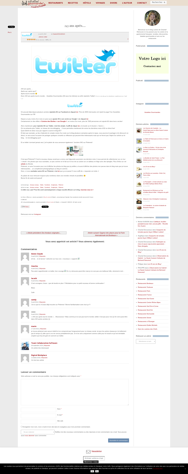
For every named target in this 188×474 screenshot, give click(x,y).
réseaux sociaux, (34, 185)
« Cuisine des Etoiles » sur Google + (53, 121)
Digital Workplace (39, 355)
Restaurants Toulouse (145, 287)
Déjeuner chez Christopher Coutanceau (155, 199)
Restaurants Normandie (146, 314)
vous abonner (29, 435)
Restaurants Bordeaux (145, 283)
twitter (45, 36)
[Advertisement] (75, 17)
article (23, 164)
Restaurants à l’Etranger (146, 321)
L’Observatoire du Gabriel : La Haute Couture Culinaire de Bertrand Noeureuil (153, 258)
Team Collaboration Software (44, 343)
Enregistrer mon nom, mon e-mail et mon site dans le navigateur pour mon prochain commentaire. (57, 427)
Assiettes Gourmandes (152, 112)
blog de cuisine (47, 197)
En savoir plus (158, 468)
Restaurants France (145, 295)
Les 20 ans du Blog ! (149, 166)
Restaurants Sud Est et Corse (148, 306)
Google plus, (54, 185)
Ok (92, 471)
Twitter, (42, 185)
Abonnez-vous (91, 462)
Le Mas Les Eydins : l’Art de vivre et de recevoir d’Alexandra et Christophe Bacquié (154, 149)
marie (33, 326)
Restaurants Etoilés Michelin (147, 325)
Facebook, (47, 185)
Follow (26, 206)
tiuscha (34, 266)
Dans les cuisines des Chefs (147, 329)
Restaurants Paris (144, 291)
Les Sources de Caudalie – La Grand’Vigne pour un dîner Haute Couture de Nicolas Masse (155, 130)
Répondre (42, 256)
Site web (60, 421)
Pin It (9, 32)
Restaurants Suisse (144, 317)
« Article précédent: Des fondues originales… (43, 233)
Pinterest (61, 185)
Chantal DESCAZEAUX (59, 34)
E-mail (60, 415)
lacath (34, 278)
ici (77, 112)
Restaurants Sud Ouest (146, 298)
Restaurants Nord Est (145, 310)
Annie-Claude (37, 254)
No (97, 471)
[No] (185, 469)
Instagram (37, 214)
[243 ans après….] (74, 84)
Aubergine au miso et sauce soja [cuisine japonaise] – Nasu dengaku (151, 244)
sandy (33, 299)
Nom (59, 409)
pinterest (41, 36)
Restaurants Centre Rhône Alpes (149, 302)
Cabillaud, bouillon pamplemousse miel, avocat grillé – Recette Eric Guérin (153, 224)
